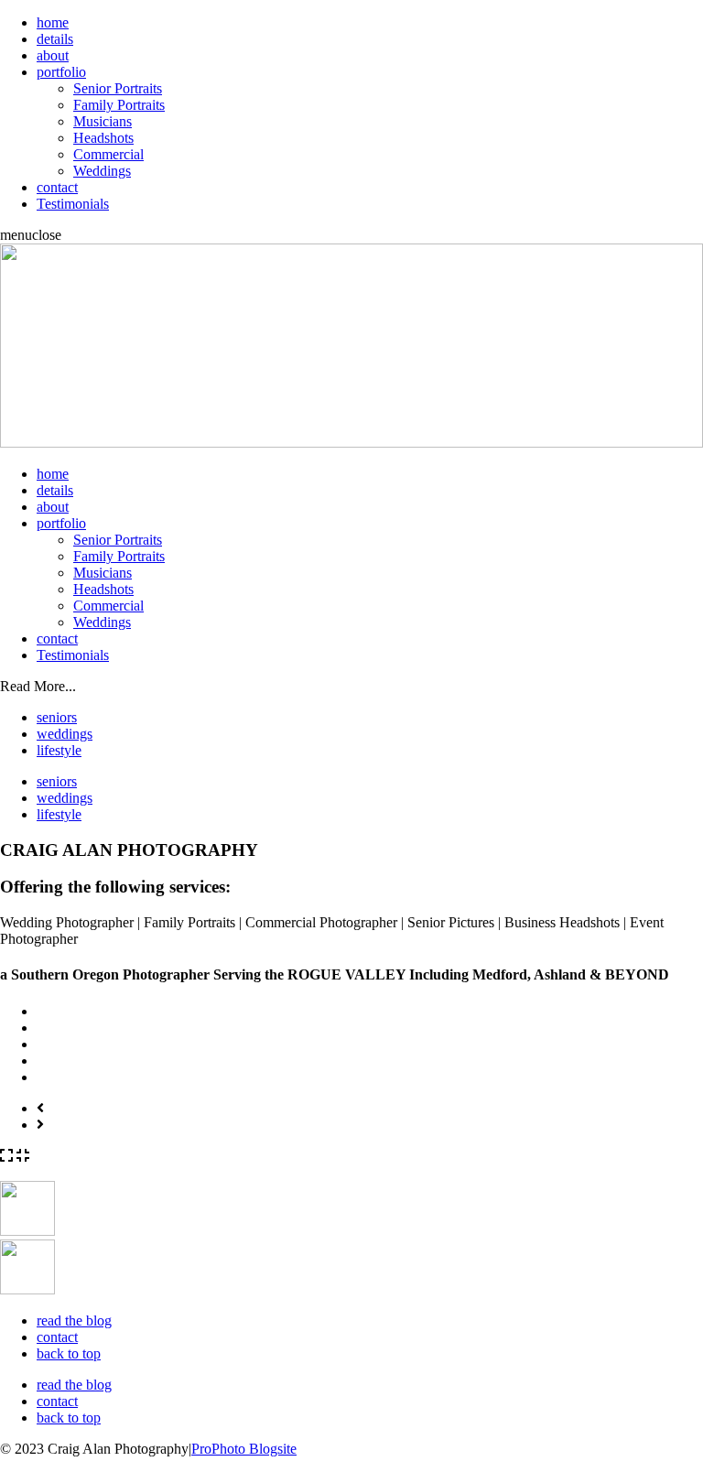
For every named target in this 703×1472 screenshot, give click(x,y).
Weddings (102, 171)
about (53, 55)
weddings (64, 733)
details (55, 39)
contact (57, 187)
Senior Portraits (117, 88)
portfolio (61, 72)
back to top (69, 1353)
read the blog (74, 1320)
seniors (57, 717)
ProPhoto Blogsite (244, 1448)
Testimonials (73, 203)
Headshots (103, 138)
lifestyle (59, 750)
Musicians (102, 121)
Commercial (108, 154)
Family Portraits (119, 105)
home (53, 22)
